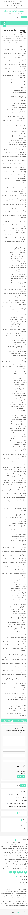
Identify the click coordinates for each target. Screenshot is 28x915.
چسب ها (12, 38)
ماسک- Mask (19, 44)
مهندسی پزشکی (23, 826)
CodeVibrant (16, 912)
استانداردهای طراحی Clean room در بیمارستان (8, 721)
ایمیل (23, 753)
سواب (17, 40)
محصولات (17, 7)
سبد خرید (12, 7)
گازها (15, 42)
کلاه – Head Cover (20, 42)
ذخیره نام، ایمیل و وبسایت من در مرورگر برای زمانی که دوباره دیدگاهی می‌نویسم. (21, 769)
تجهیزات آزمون (25, 879)
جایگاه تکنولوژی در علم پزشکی (22, 721)
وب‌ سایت (23, 759)
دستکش (20, 40)
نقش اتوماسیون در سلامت (21, 797)
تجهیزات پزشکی (24, 882)
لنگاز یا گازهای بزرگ (5, 42)
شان (15, 40)
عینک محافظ (11, 40)
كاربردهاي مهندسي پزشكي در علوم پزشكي (18, 794)
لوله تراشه (24, 44)
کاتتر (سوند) (6, 40)
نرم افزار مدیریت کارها (22, 829)
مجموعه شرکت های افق (14, 11)
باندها (17, 36)
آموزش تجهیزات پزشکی (21, 823)
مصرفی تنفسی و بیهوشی (23, 885)
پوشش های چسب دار (19, 38)
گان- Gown (12, 42)
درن (10, 38)
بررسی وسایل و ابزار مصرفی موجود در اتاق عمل (17, 803)
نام (24, 748)
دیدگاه (23, 735)
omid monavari (15, 35)
